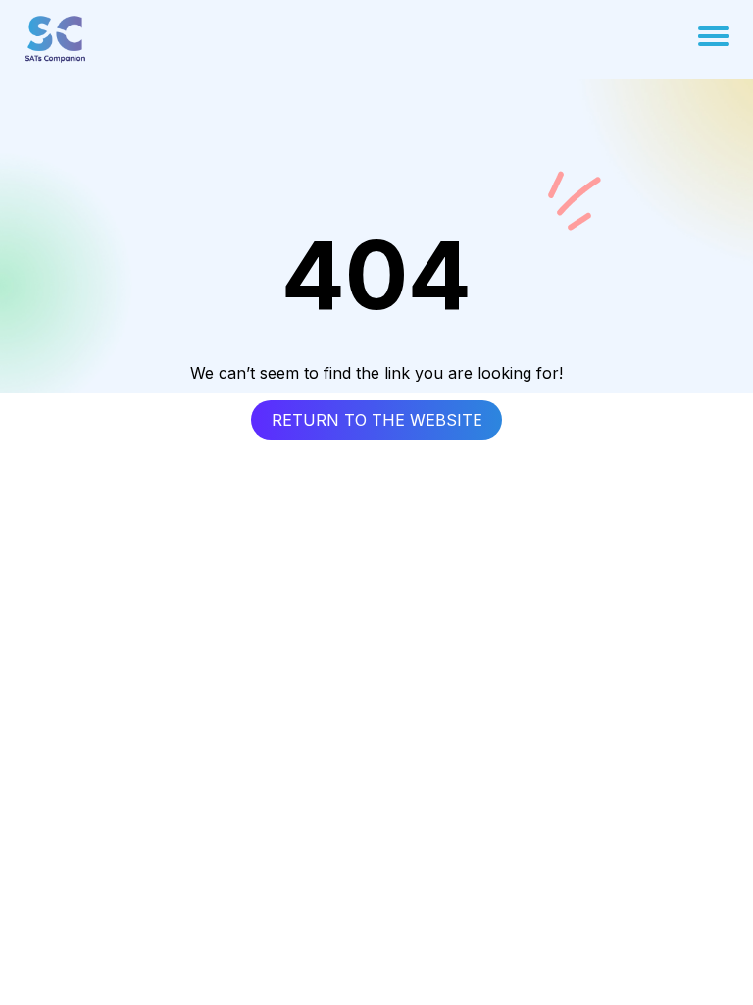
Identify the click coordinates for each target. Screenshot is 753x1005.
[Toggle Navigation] (713, 36)
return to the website (377, 420)
